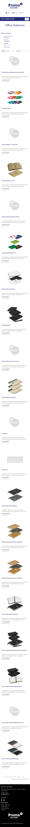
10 (19, 777)
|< (2, 777)
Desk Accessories (8, 36)
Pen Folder (4, 433)
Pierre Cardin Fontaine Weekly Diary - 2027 (13, 722)
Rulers (5, 44)
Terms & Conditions (5, 808)
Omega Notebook (6, 108)
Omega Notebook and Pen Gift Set (10, 216)
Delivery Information (5, 804)
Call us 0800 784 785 (7, 19)
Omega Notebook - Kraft (8, 180)
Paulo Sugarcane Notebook (9, 397)
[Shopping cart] (15, 12)
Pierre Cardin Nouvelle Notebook (10, 758)
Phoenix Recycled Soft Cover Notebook (12, 578)
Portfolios (6, 43)
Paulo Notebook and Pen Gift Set (10, 361)
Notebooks (6, 37)
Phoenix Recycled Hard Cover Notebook (12, 542)
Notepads (6, 39)
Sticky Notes (7, 47)
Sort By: (3, 51)
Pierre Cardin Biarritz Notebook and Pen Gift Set (14, 650)
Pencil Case (5, 469)
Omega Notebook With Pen (9, 253)
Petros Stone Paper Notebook (9, 505)
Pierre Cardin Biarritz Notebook (10, 614)
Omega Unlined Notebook (8, 289)
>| (23, 777)
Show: (18, 51)
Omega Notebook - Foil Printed (10, 144)
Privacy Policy (4, 806)
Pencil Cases (7, 41)
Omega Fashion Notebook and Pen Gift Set (13, 72)
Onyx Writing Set (6, 325)
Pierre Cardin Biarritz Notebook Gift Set (12, 686)
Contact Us (3, 809)
